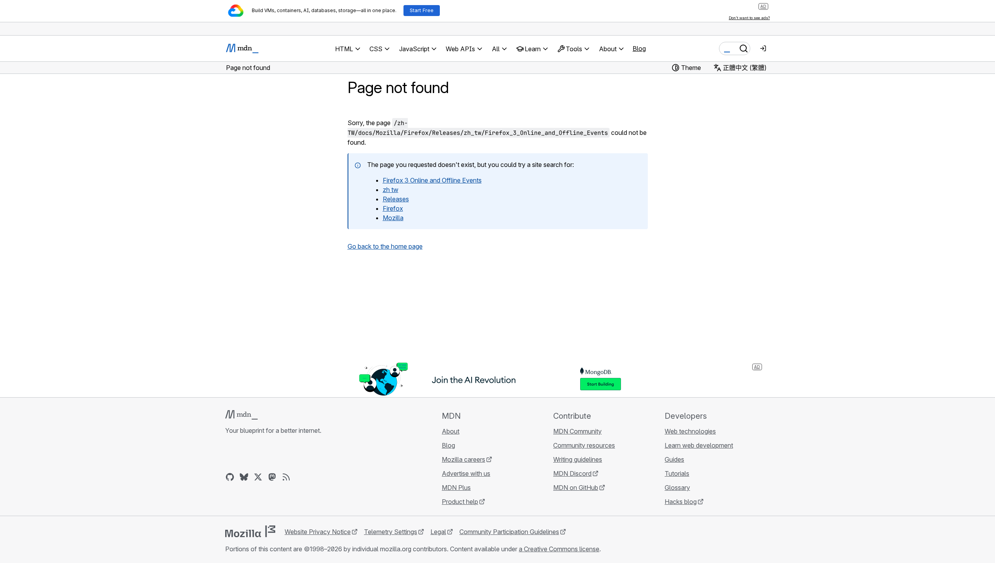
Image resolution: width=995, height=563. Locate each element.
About (450, 431)
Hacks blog (681, 502)
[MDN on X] (258, 477)
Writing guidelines (577, 459)
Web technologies (690, 431)
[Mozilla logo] (250, 531)
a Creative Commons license (559, 549)
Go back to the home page (385, 246)
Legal (438, 532)
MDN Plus (456, 487)
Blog (639, 48)
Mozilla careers (463, 459)
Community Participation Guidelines (509, 532)
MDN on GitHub (575, 487)
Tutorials (677, 473)
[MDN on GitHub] (230, 477)
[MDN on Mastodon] (272, 477)
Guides (674, 459)
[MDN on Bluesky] (244, 477)
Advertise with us (466, 473)
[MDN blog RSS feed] (286, 477)
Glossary (677, 487)
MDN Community (577, 431)
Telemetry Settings (390, 532)
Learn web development (699, 445)
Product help (460, 502)
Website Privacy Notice (318, 532)
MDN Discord (572, 473)
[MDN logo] (241, 415)
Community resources (584, 445)
